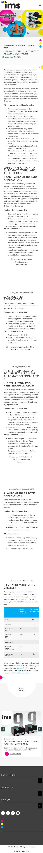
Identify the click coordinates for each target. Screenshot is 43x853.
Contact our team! (22, 673)
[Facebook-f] (3, 813)
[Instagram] (13, 813)
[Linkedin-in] (8, 813)
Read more (15, 754)
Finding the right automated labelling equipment (21, 52)
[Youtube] (18, 813)
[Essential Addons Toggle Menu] (40, 780)
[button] (40, 729)
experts (19, 668)
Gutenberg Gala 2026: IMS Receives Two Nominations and (21, 742)
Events (24, 739)
